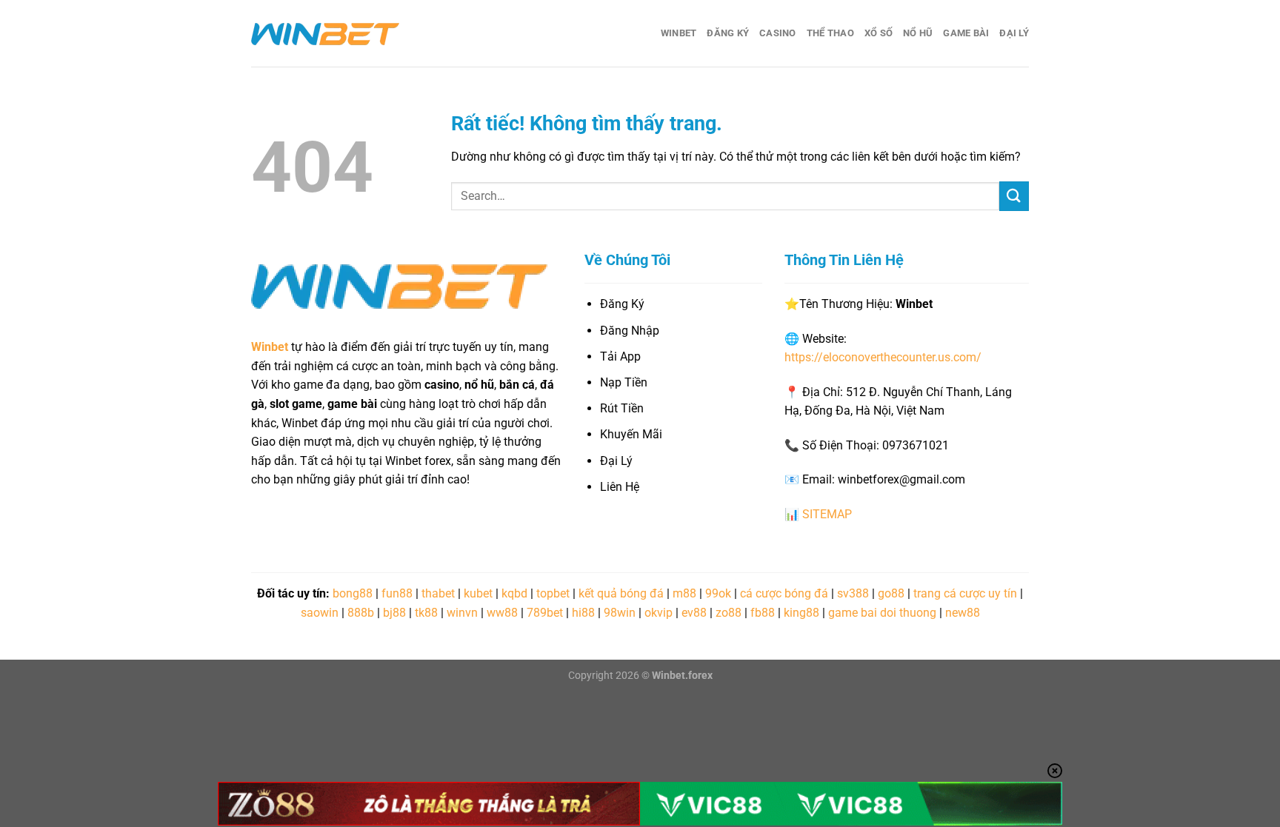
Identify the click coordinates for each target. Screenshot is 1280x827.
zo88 (728, 613)
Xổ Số (878, 32)
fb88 (762, 613)
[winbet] (325, 33)
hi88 (583, 613)
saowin (320, 613)
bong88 (353, 593)
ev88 (694, 613)
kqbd (514, 593)
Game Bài (966, 32)
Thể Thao (830, 32)
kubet (478, 593)
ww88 (502, 613)
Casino (777, 32)
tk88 (426, 613)
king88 (801, 613)
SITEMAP (827, 514)
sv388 (853, 593)
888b (360, 613)
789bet (545, 613)
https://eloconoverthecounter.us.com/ (882, 357)
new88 (962, 613)
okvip (658, 613)
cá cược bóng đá (784, 593)
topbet (553, 593)
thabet (438, 593)
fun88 (397, 593)
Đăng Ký (728, 32)
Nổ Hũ (918, 32)
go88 (891, 593)
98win (620, 613)
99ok (718, 593)
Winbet (679, 32)
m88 (684, 593)
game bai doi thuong (882, 613)
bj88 (394, 613)
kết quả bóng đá (621, 593)
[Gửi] (1014, 195)
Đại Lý (1014, 32)
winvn (462, 613)
